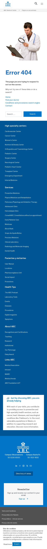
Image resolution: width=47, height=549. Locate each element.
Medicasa (8, 224)
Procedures (9, 310)
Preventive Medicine (12, 193)
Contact (8, 106)
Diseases (8, 306)
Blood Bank (9, 229)
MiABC (7, 374)
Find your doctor (12, 100)
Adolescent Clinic (11, 206)
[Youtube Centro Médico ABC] (31, 466)
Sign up (22, 499)
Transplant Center (11, 171)
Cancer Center (10, 136)
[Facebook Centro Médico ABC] (20, 466)
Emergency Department (13, 176)
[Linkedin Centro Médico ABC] (16, 466)
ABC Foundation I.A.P (12, 383)
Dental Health (10, 251)
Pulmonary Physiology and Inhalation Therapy (21, 202)
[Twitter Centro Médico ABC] (27, 466)
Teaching (8, 337)
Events (7, 301)
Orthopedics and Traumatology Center (19, 149)
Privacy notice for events (9, 523)
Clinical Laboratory (11, 242)
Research (8, 341)
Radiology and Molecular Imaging (17, 246)
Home (7, 97)
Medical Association (12, 365)
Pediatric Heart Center (13, 167)
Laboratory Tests (11, 297)
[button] (36, 4)
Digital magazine (11, 315)
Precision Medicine (12, 238)
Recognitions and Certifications (16, 332)
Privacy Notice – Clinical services (12, 519)
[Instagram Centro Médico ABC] (23, 466)
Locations (8, 268)
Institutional (9, 345)
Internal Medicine (11, 180)
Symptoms (9, 319)
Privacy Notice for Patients (10, 515)
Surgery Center (10, 158)
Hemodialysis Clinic (12, 211)
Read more (8, 544)
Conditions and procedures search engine (22, 103)
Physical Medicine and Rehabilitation (18, 198)
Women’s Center (11, 140)
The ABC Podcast (11, 293)
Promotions (9, 282)
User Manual (9, 264)
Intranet (8, 370)
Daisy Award (9, 354)
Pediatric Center (11, 154)
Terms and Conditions (9, 511)
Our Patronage (10, 350)
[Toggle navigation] (42, 3)
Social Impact (10, 277)
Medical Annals (10, 379)
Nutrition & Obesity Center (14, 145)
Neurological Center (12, 162)
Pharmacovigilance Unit (13, 273)
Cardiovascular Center (13, 131)
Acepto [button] (17, 544)
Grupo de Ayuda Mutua (13, 233)
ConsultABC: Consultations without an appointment (23, 215)
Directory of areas (23, 473)
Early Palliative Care (12, 220)
